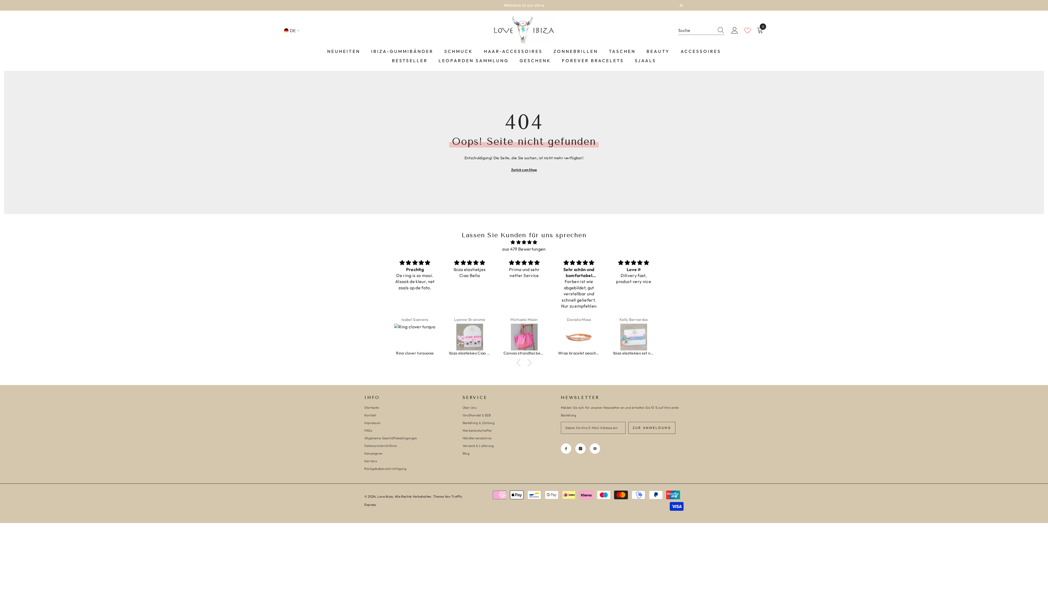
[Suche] (701, 30)
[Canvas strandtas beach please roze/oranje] (493, 337)
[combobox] (696, 30)
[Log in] (734, 30)
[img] (524, 242)
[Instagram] (580, 448)
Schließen (681, 5)
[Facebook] (566, 448)
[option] (524, 5)
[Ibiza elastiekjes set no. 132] (602, 337)
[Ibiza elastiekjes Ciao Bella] (438, 337)
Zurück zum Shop (524, 170)
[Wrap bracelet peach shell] (547, 337)
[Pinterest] (595, 448)
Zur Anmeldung (652, 428)
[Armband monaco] (657, 337)
